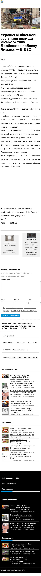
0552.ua (13, 223)
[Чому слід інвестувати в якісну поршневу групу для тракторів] (5, 385)
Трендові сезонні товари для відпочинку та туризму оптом (20, 402)
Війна (15, 350)
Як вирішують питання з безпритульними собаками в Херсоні (20, 456)
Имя (3, 300)
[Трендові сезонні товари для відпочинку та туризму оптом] (5, 404)
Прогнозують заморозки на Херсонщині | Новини (20, 449)
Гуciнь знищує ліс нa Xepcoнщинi (22, 435)
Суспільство (23, 350)
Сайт (29, 300)
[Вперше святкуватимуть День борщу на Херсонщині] (5, 430)
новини (34, 358)
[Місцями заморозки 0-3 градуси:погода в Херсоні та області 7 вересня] (5, 441)
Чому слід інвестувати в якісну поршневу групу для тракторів (21, 384)
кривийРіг (26, 358)
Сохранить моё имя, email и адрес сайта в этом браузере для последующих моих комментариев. (20, 309)
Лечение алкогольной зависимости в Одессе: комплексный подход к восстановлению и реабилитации (23, 392)
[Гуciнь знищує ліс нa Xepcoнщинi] (5, 436)
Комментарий (5, 279)
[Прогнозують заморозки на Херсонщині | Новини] (5, 449)
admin (11, 336)
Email (16, 300)
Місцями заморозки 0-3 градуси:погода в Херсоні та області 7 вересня (20, 441)
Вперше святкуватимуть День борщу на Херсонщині (20, 429)
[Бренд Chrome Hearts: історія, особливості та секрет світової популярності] (5, 411)
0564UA (13, 358)
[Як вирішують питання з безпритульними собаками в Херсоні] (5, 456)
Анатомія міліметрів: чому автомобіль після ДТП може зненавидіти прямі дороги (20, 377)
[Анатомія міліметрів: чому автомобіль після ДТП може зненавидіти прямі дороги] (5, 376)
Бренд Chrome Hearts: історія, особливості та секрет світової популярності (21, 410)
